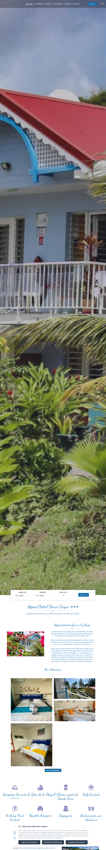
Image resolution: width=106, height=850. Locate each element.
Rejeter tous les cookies (29, 842)
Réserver (92, 4)
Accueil (29, 4)
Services (48, 4)
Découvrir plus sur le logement (31, 700)
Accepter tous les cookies (76, 842)
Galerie (68, 4)
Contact (76, 4)
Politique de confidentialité (54, 838)
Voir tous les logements (53, 770)
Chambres (38, 4)
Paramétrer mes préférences (53, 842)
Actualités (58, 4)
